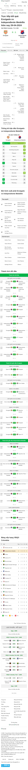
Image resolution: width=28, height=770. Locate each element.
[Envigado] (5, 34)
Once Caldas (21, 383)
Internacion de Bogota (22, 648)
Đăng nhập (24, 2)
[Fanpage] (14, 756)
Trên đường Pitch (5, 706)
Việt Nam (20, 5)
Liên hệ (4, 759)
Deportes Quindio (21, 411)
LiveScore (4, 12)
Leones (8, 500)
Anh (25, 5)
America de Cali (8, 547)
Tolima (8, 446)
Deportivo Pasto (22, 473)
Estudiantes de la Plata (7, 511)
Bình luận (3, 711)
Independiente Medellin (22, 305)
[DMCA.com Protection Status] (5, 766)
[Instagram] (17, 756)
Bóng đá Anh (17, 702)
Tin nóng (6, 5)
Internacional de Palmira (6, 423)
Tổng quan (3, 50)
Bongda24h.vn (16, 762)
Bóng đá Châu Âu (18, 704)
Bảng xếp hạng (22, 12)
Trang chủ (3, 699)
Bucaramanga (8, 561)
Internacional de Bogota (10, 585)
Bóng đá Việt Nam (18, 699)
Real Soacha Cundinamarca (22, 392)
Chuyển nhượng (5, 715)
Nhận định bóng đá (5, 713)
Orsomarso (7, 527)
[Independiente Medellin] (22, 34)
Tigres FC (8, 369)
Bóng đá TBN (17, 706)
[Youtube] (20, 756)
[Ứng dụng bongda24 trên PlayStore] (11, 724)
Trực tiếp (3, 708)
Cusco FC (8, 517)
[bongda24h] (1, 6)
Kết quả (16, 12)
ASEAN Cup (13, 5)
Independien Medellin (6, 670)
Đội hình (16, 50)
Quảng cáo (10, 759)
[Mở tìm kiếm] (24, 4)
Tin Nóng (3, 702)
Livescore (3, 720)
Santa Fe (7, 581)
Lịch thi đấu (10, 12)
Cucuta (20, 493)
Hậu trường (3, 717)
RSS (2, 756)
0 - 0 (14, 681)
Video (2, 704)
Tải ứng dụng (14, 722)
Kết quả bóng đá (18, 714)
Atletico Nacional (8, 591)
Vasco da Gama (6, 463)
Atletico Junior (8, 605)
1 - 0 (14, 677)
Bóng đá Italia (17, 708)
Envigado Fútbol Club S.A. (7, 283)
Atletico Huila (7, 374)
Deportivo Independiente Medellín (22, 283)
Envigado (5, 35)
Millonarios (7, 571)
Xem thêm (14, 693)
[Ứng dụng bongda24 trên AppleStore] (16, 724)
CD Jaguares (8, 588)
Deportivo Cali (22, 453)
